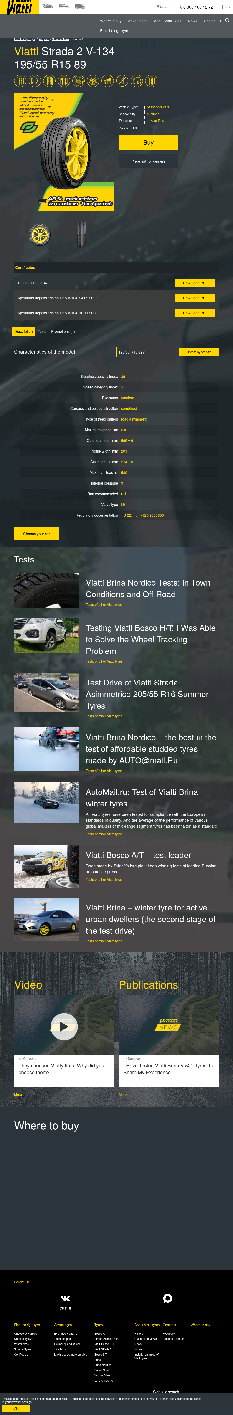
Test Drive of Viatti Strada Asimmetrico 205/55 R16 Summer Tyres (147, 693)
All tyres (44, 39)
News (192, 20)
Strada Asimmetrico (106, 1339)
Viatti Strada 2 (103, 1349)
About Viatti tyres (167, 20)
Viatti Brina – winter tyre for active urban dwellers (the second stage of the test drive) (150, 918)
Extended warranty (65, 1333)
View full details (128, 128)
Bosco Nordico (103, 1370)
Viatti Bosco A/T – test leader (138, 854)
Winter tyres (21, 1344)
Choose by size (23, 1339)
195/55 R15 (155, 120)
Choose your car (36, 533)
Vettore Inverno (103, 1380)
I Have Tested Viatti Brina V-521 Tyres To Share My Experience (168, 1069)
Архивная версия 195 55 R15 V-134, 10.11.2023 (57, 312)
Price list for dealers (148, 161)
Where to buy (111, 20)
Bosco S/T (100, 1354)
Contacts (169, 1324)
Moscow (165, 7)
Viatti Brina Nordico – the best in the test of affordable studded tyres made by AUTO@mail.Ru (151, 748)
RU (218, 7)
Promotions (60, 331)
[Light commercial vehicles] (78, 6)
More (18, 1094)
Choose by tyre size (199, 352)
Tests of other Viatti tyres (104, 604)
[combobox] (145, 352)
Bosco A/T (100, 1333)
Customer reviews (145, 1339)
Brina (97, 1359)
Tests (42, 331)
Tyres (98, 1324)
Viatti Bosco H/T (104, 1344)
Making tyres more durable (70, 1354)
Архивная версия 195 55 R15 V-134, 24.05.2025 (57, 297)
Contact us (212, 20)
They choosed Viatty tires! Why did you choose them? (61, 1069)
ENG (227, 7)
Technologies (62, 1339)
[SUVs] (63, 6)
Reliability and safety (67, 1344)
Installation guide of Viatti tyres (146, 1356)
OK (16, 1408)
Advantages (137, 20)
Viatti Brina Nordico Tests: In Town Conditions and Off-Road (148, 587)
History (138, 1333)
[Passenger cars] (47, 6)
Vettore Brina (102, 1375)
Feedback (169, 1333)
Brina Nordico (102, 1365)
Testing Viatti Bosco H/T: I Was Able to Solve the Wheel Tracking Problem (151, 638)
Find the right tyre (114, 30)
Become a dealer (173, 1339)
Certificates (21, 1354)
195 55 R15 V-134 (32, 282)
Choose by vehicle (25, 1333)
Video (138, 1349)
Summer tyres (60, 39)
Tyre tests (60, 1349)
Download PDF (195, 282)
